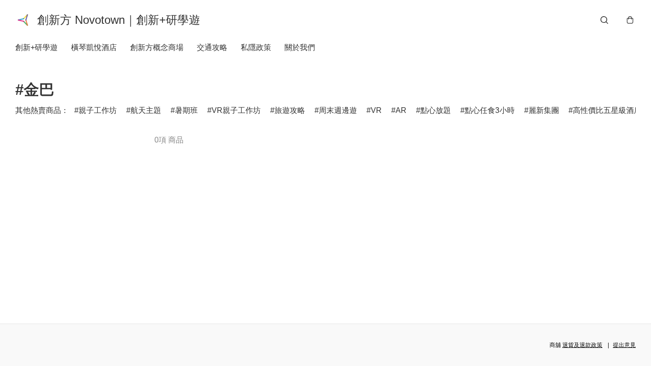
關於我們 (300, 47)
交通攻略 (212, 47)
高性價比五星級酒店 (607, 110)
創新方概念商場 (156, 47)
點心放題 (435, 110)
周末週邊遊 (338, 110)
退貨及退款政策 (582, 345)
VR (376, 110)
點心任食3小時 (490, 110)
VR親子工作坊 (236, 110)
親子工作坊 (98, 110)
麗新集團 (544, 110)
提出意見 (624, 345)
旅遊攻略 (290, 110)
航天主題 (146, 110)
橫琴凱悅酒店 (94, 47)
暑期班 (186, 110)
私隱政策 (256, 47)
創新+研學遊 (36, 47)
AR (401, 110)
